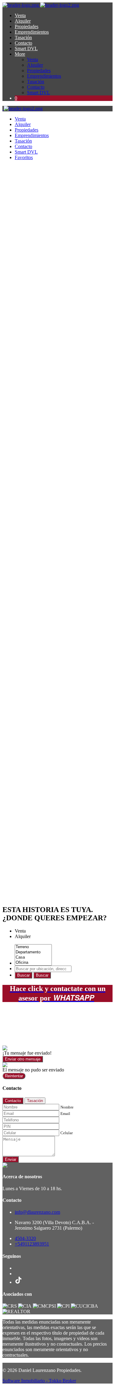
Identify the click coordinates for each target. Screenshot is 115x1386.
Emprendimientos (32, 32)
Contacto (23, 43)
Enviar (10, 1159)
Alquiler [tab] (23, 936)
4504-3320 (25, 1238)
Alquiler (23, 21)
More (20, 54)
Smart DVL (26, 48)
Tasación (23, 37)
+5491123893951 (32, 1243)
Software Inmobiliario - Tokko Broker (39, 1380)
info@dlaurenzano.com (37, 1212)
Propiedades (26, 26)
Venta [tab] (20, 930)
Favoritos (24, 157)
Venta (20, 15)
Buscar (23, 975)
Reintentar (14, 1076)
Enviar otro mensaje (22, 1059)
